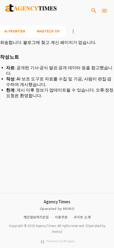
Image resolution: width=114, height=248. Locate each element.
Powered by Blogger (60, 241)
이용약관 (61, 217)
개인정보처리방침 (36, 217)
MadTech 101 (48, 31)
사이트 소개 (82, 217)
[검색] (94, 10)
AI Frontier (14, 31)
